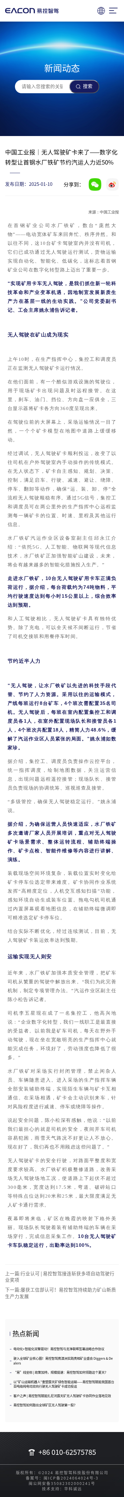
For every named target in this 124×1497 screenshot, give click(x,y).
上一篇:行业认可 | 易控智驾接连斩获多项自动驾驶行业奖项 (59, 1277)
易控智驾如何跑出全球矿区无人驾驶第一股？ (45, 1405)
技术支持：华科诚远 (62, 1489)
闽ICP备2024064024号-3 (71, 1478)
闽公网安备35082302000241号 (62, 1483)
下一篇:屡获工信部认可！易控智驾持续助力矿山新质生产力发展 (60, 1293)
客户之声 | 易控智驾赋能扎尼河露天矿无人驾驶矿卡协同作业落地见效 (62, 1395)
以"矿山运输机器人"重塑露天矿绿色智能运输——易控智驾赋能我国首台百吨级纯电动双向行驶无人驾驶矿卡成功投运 (63, 1384)
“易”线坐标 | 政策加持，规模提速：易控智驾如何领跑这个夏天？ (60, 1372)
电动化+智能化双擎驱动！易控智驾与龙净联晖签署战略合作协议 (58, 1349)
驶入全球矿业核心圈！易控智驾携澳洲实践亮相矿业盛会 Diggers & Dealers (63, 1361)
